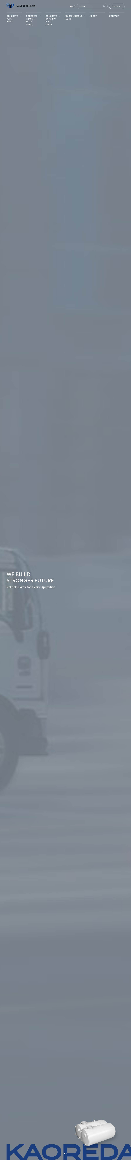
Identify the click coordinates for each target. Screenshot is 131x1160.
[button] (64, 1153)
